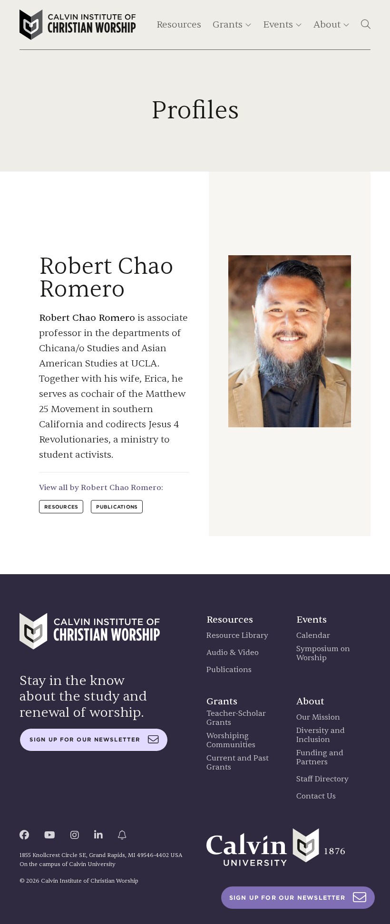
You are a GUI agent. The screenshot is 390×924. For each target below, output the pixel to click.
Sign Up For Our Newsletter (287, 897)
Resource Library (237, 635)
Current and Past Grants (237, 763)
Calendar (313, 635)
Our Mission (318, 717)
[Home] (78, 25)
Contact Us (316, 796)
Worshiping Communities (230, 741)
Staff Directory (322, 779)
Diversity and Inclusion (320, 735)
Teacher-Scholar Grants (236, 718)
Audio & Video (232, 652)
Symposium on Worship (323, 654)
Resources (178, 24)
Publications (229, 669)
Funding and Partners (319, 758)
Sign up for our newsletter (84, 739)
